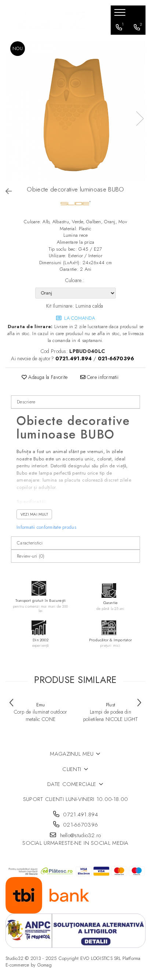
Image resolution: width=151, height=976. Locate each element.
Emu (40, 704)
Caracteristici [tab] (30, 542)
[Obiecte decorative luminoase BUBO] (75, 111)
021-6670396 (79, 825)
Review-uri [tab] (31, 555)
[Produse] (120, 14)
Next (140, 118)
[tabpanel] (75, 111)
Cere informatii (101, 377)
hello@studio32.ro (79, 835)
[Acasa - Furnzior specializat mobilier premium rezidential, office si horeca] (52, 20)
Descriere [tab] (26, 401)
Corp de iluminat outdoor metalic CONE (40, 715)
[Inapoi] (5, 191)
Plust (110, 704)
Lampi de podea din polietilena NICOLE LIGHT (110, 715)
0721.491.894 (79, 815)
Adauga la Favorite (47, 377)
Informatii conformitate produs (46, 527)
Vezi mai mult (34, 514)
